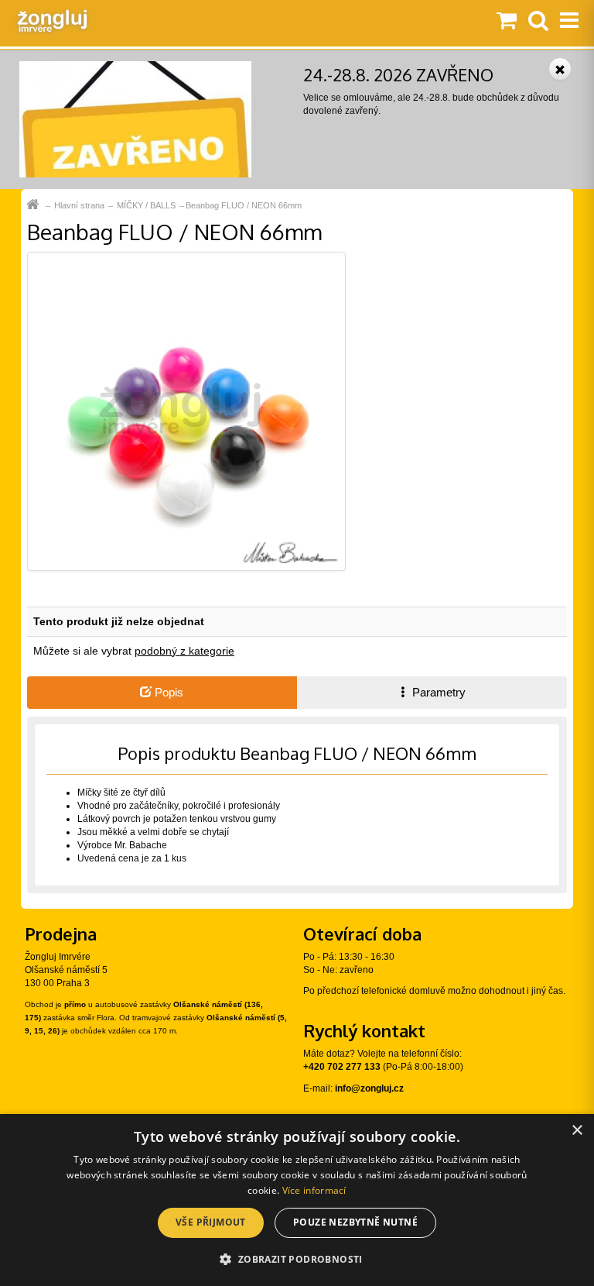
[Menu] (569, 21)
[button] (296, 1258)
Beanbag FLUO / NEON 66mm (244, 205)
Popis (167, 692)
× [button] (576, 1130)
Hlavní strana (79, 205)
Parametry (437, 692)
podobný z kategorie (184, 651)
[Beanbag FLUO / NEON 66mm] (186, 410)
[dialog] (297, 1200)
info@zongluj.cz (369, 1088)
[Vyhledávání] (538, 21)
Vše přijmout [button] (211, 1222)
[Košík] (507, 21)
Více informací (314, 1190)
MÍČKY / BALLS (146, 205)
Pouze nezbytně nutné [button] (355, 1222)
